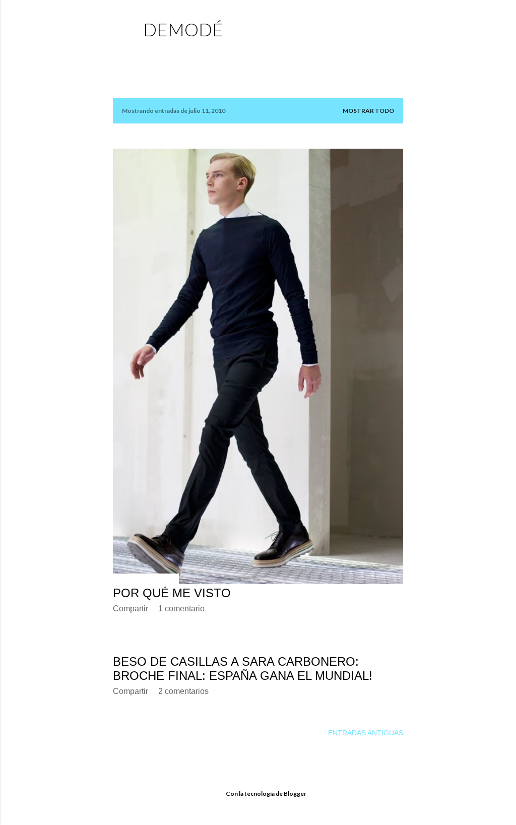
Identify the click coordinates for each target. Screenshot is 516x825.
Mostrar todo (368, 110)
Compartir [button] (130, 608)
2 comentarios (183, 691)
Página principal (179, 53)
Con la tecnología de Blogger (266, 793)
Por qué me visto (172, 593)
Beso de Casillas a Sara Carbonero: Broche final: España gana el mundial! (242, 668)
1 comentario (181, 608)
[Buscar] (397, 28)
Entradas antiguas (365, 733)
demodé (183, 29)
